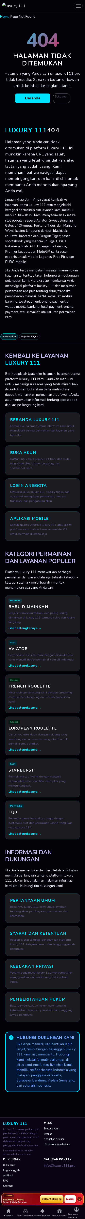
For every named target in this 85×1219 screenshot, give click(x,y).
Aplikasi (8, 1175)
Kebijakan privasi (54, 1139)
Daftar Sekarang (52, 1199)
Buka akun (61, 96)
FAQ (5, 1181)
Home (4, 16)
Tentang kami (51, 1128)
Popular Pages (29, 336)
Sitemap (8, 1186)
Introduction (9, 336)
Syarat (48, 1134)
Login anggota (11, 1170)
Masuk (70, 1199)
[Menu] (78, 6)
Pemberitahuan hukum (57, 1144)
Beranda (32, 98)
